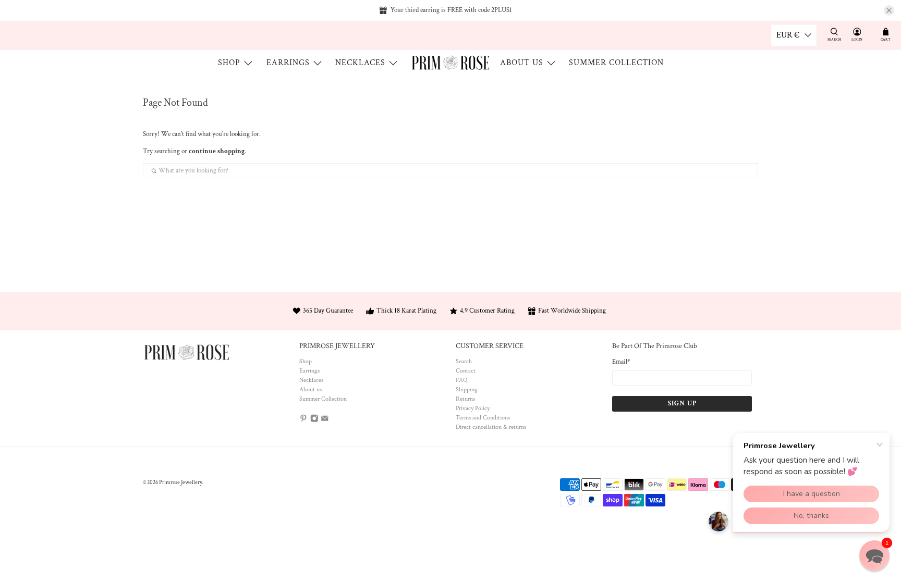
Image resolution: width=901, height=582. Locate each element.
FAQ (461, 380)
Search (464, 361)
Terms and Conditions (483, 418)
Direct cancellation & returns (491, 427)
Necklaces (360, 62)
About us (521, 62)
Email (621, 361)
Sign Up (682, 403)
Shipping (467, 389)
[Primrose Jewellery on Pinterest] (303, 421)
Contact (466, 371)
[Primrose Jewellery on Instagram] (314, 421)
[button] (874, 555)
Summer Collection (616, 62)
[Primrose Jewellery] (450, 62)
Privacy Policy (473, 408)
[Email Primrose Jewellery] (325, 421)
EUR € (787, 35)
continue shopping (217, 151)
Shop (229, 62)
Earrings (288, 62)
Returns (465, 399)
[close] (889, 10)
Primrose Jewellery (180, 482)
